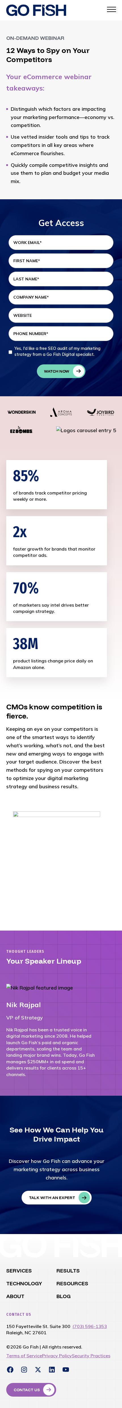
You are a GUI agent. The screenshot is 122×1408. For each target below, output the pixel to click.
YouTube (66, 1370)
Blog (63, 1296)
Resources (72, 1283)
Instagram (24, 1370)
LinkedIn (52, 1370)
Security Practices (91, 1355)
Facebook (10, 1370)
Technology (24, 1283)
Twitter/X (38, 1370)
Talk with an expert (52, 1197)
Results (68, 1270)
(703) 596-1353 (89, 1326)
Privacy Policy (57, 1355)
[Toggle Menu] (111, 9)
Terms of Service (24, 1355)
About (15, 1296)
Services (19, 1270)
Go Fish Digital (36, 10)
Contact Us (27, 1389)
